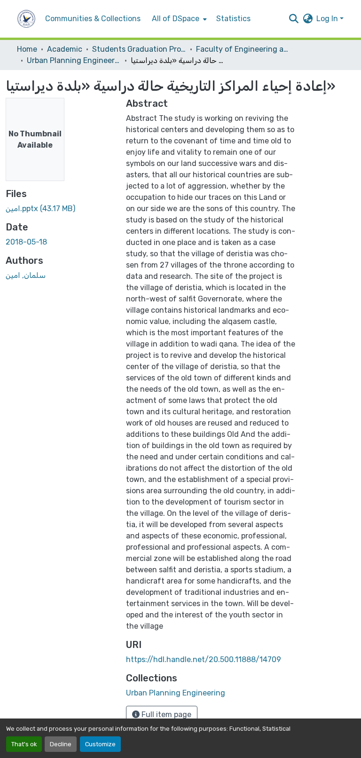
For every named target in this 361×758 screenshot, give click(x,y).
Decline (60, 744)
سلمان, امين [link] (26, 275)
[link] (60, 208)
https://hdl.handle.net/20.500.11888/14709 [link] (203, 659)
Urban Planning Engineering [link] (74, 60)
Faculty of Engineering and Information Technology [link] (243, 49)
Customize (100, 744)
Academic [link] (64, 49)
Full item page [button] (165, 714)
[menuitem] (178, 19)
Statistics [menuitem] (233, 18)
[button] (26, 18)
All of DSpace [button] (175, 18)
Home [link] (27, 49)
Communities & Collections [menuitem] (93, 18)
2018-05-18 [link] (26, 241)
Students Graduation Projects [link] (139, 49)
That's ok (24, 744)
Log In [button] (328, 18)
